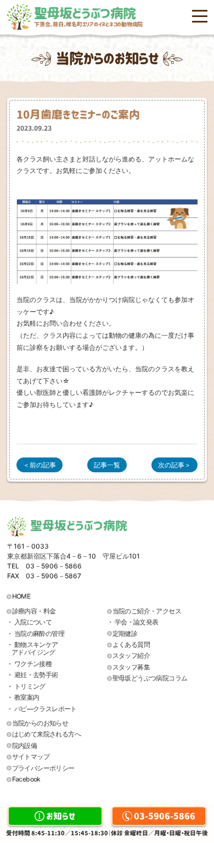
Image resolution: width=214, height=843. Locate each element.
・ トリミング (26, 686)
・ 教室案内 (23, 697)
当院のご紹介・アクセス (146, 611)
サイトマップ (30, 756)
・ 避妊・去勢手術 (32, 675)
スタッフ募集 (131, 667)
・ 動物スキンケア (32, 648)
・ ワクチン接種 (29, 664)
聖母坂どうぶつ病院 (88, 17)
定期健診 (125, 633)
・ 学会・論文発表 (133, 622)
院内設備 (24, 745)
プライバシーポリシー (43, 768)
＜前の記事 (39, 465)
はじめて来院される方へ (46, 734)
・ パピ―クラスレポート (42, 709)
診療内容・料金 (34, 611)
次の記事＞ (174, 465)
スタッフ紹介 (131, 655)
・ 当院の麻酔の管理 (35, 633)
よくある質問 (131, 644)
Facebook (26, 779)
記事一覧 (107, 465)
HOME (21, 596)
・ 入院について (29, 622)
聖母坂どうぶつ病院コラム (150, 678)
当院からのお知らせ (40, 723)
